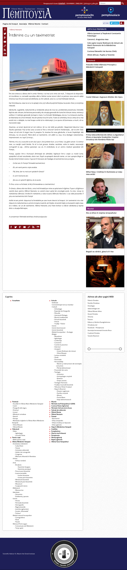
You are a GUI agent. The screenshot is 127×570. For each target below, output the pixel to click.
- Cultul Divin (19, 446)
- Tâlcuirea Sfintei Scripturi (63, 387)
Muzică (90, 208)
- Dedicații (54, 303)
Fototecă (91, 60)
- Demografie (19, 505)
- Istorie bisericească (58, 328)
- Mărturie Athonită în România (25, 456)
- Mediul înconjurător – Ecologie (62, 332)
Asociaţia (23, 24)
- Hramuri (15, 410)
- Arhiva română (20, 461)
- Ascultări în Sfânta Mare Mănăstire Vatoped (27, 404)
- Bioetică (59, 378)
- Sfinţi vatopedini (57, 421)
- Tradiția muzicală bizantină (63, 385)
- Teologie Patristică (60, 383)
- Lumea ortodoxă (60, 355)
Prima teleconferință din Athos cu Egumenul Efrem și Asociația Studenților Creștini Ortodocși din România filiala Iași (105, 137)
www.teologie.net (94, 308)
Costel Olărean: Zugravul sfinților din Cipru (104, 97)
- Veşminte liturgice (23, 467)
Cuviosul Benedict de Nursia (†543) (102, 51)
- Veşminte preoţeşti (24, 469)
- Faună (17, 522)
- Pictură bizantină (60, 319)
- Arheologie (58, 309)
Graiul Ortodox (93, 314)
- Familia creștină (62, 393)
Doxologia (91, 306)
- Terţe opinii (19, 528)
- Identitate (15, 492)
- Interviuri (57, 347)
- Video (14, 431)
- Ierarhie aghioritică (22, 509)
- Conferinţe (58, 340)
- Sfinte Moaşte (61, 353)
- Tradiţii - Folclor (59, 324)
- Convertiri (57, 343)
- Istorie (53, 326)
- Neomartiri (55, 418)
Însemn (90, 319)
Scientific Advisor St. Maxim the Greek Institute (19, 554)
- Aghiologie (58, 338)
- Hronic (17, 501)
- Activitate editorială (22, 450)
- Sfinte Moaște (17, 425)
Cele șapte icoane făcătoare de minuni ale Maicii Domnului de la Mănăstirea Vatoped (105, 45)
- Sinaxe (17, 448)
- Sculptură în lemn (21, 486)
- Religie (54, 334)
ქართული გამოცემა (91, 3)
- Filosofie (57, 313)
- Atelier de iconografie (22, 452)
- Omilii (56, 357)
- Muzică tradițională (61, 317)
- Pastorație (58, 359)
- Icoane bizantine (23, 475)
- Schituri (18, 513)
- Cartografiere (20, 517)
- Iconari (15, 412)
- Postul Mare (60, 397)
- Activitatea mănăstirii (20, 444)
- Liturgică (57, 349)
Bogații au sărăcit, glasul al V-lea (99, 251)
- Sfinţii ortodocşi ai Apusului (61, 423)
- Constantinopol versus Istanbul (62, 305)
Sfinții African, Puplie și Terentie (100, 55)
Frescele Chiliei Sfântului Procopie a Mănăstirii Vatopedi (101, 65)
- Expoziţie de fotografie (62, 311)
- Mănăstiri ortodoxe (19, 414)
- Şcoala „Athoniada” (22, 511)
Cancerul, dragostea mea (97, 39)
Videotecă (91, 130)
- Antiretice (60, 374)
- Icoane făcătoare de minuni (66, 351)
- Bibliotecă (16, 488)
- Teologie (57, 372)
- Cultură (54, 307)
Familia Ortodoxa (93, 303)
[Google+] (5, 38)
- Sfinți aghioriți (56, 425)
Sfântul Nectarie (16, 30)
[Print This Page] (5, 54)
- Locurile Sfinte (20, 435)
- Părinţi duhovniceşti (63, 368)
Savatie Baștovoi (93, 336)
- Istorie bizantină (57, 330)
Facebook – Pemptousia (96, 328)
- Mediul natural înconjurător (22, 515)
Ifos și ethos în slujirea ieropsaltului (101, 213)
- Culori (14, 406)
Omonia (90, 317)
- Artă (14, 463)
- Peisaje (15, 418)
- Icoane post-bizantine (25, 477)
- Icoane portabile (21, 473)
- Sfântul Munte (17, 427)
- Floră (17, 520)
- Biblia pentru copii (18, 439)
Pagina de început (10, 24)
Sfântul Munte (34, 24)
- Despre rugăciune (62, 391)
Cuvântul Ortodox (94, 333)
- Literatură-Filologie (60, 315)
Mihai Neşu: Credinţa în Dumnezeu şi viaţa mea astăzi (104, 173)
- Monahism (58, 336)
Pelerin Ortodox (93, 300)
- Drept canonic (61, 381)
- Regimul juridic (20, 507)
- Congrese (18, 454)
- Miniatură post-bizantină (23, 482)
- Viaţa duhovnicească (63, 399)
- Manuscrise (19, 490)
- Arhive (14, 458)
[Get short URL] (5, 46)
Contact (45, 24)
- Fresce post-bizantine (22, 471)
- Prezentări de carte (61, 370)
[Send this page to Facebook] (5, 29)
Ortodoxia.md (92, 325)
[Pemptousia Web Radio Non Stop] (84, 12)
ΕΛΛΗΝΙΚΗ (70, 3)
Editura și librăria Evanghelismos (99, 322)
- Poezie (56, 322)
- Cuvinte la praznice (61, 345)
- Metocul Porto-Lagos (19, 524)
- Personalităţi (58, 362)
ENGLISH (79, 3)
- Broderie (18, 465)
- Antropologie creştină (64, 376)
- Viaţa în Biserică (59, 389)
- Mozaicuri (18, 484)
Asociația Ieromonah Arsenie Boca (99, 330)
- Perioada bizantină (21, 503)
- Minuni (59, 395)
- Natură (15, 416)
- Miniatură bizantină (22, 480)
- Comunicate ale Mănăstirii (24, 526)
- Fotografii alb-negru (19, 408)
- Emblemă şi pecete (22, 496)
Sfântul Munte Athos (95, 311)
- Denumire (18, 494)
